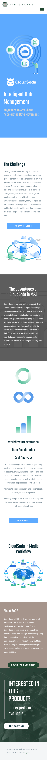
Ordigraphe (26, 753)
